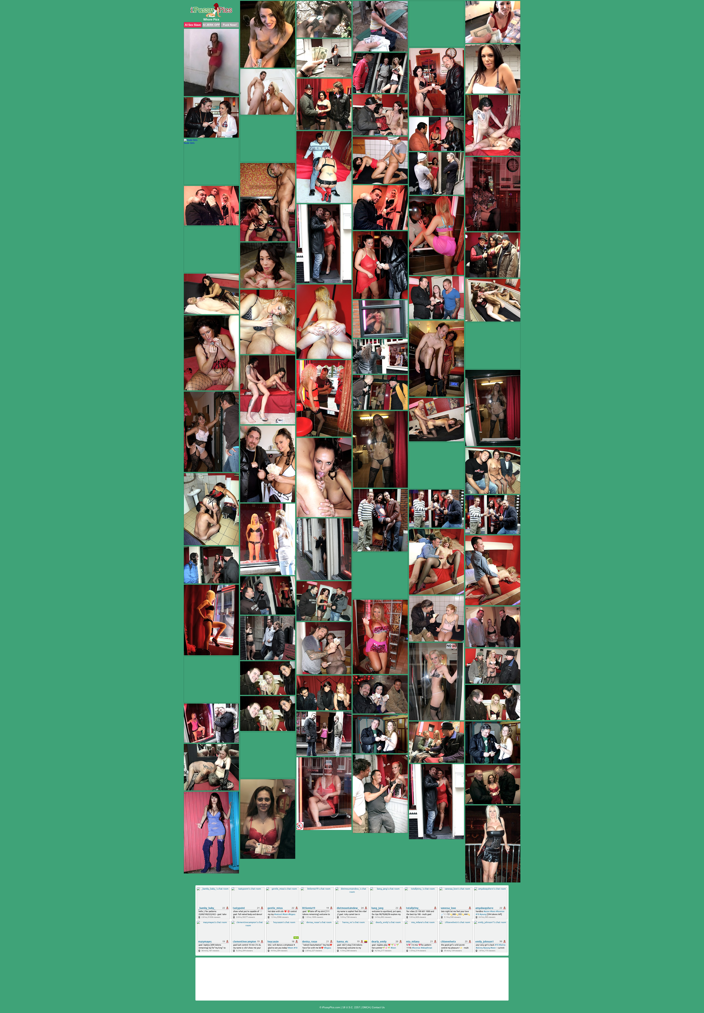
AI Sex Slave (193, 24)
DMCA (366, 1007)
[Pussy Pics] (211, 10)
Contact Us (378, 1007)
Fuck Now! (230, 24)
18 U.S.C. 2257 (351, 1007)
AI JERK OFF (211, 24)
